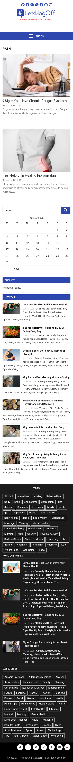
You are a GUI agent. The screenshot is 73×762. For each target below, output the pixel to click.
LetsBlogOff (43, 389)
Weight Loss (42, 342)
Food (25, 312)
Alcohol (8, 496)
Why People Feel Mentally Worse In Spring (46, 377)
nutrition (9, 533)
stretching (52, 539)
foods (32, 312)
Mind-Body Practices (16, 719)
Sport (65, 365)
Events (8, 692)
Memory (64, 389)
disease (8, 507)
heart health (11, 517)
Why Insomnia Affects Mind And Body (44, 427)
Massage (9, 523)
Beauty (49, 571)
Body (53, 308)
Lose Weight (40, 517)
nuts (20, 533)
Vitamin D (37, 544)
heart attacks (48, 512)
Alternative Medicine (40, 677)
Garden (31, 698)
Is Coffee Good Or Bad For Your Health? (45, 304)
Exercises (27, 385)
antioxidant (23, 496)
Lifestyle (27, 316)
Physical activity (39, 365)
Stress (66, 442)
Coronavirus (11, 687)
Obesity (31, 533)
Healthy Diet (56, 312)
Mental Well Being (14, 528)
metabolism (35, 528)
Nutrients (29, 415)
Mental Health (38, 316)
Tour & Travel (21, 735)
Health (46, 312)
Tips (63, 316)
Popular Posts (53, 316)
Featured (60, 692)
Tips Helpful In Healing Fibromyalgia (29, 175)
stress (6, 446)
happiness (35, 339)
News (35, 719)
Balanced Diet (43, 308)
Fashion (46, 692)
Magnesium (58, 517)
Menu (40, 36)
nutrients (38, 415)
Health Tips (54, 339)
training (8, 544)
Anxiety (41, 381)
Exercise (63, 358)
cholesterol (30, 501)
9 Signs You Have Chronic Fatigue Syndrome (35, 101)
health (39, 312)
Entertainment (56, 687)
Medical (16, 442)
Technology (54, 730)
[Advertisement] (36, 27)
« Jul (16, 268)
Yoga (42, 549)
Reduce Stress (12, 539)
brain (59, 308)
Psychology (37, 392)
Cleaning (49, 461)
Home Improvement (15, 709)
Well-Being (13, 319)
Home (46, 438)
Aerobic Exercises (43, 358)
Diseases (22, 507)
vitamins (52, 544)
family (50, 507)
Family (33, 692)
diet (64, 308)
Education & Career (33, 687)
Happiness (39, 362)
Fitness (26, 411)
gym (6, 512)
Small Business (12, 730)
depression (47, 501)
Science (46, 725)
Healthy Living (14, 365)
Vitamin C (22, 544)
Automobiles (11, 682)
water (64, 544)
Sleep (59, 442)
